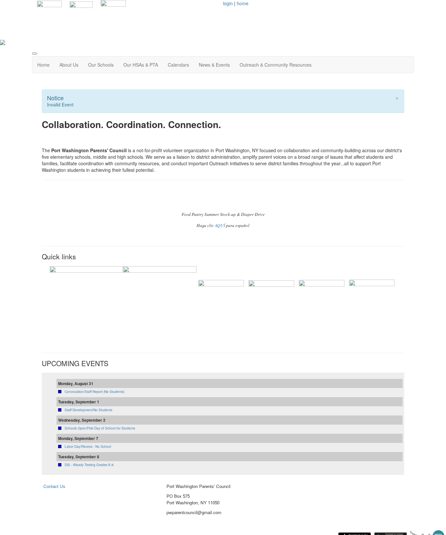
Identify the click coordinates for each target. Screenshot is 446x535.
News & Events (214, 64)
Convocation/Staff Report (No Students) (94, 391)
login (228, 3)
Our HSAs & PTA (140, 64)
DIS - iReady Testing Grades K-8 (89, 464)
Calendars (178, 64)
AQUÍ (220, 225)
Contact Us (54, 486)
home (242, 3)
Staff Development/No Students (88, 410)
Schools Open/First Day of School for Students (100, 428)
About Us (68, 64)
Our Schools (101, 64)
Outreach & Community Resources (275, 64)
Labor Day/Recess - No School (88, 446)
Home (43, 64)
